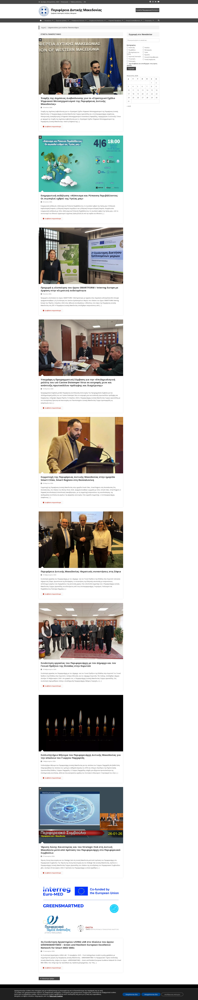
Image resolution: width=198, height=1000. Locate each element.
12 (138, 90)
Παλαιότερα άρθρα (48, 979)
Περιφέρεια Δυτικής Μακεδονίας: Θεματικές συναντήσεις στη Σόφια (81, 571)
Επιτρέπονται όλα (131, 994)
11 (133, 90)
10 (129, 90)
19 (138, 94)
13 (142, 90)
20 (142, 94)
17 (129, 94)
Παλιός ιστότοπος (76, 2)
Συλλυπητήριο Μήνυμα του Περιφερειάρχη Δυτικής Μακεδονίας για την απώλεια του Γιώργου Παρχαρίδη (81, 756)
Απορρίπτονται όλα (150, 994)
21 (147, 94)
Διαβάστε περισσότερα (53, 126)
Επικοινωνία (64, 2)
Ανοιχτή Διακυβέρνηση (133, 20)
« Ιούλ (129, 106)
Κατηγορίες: (131, 45)
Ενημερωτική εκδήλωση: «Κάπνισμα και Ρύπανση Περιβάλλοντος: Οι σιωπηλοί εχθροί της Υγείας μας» (79, 197)
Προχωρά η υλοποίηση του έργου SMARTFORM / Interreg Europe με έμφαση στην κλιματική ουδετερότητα (79, 289)
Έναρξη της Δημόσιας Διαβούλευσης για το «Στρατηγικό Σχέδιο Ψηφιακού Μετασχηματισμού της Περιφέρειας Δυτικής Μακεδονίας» (78, 100)
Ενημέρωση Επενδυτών (96, 20)
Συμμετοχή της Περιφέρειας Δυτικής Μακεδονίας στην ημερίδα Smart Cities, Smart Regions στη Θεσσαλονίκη (78, 478)
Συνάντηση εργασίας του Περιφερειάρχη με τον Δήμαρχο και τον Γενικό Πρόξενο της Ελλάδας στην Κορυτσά (78, 664)
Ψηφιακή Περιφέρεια (114, 20)
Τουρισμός (148, 20)
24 (129, 98)
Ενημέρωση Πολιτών (78, 20)
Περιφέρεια (47, 20)
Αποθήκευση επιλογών (172, 994)
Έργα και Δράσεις (61, 20)
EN (85, 2)
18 (133, 94)
